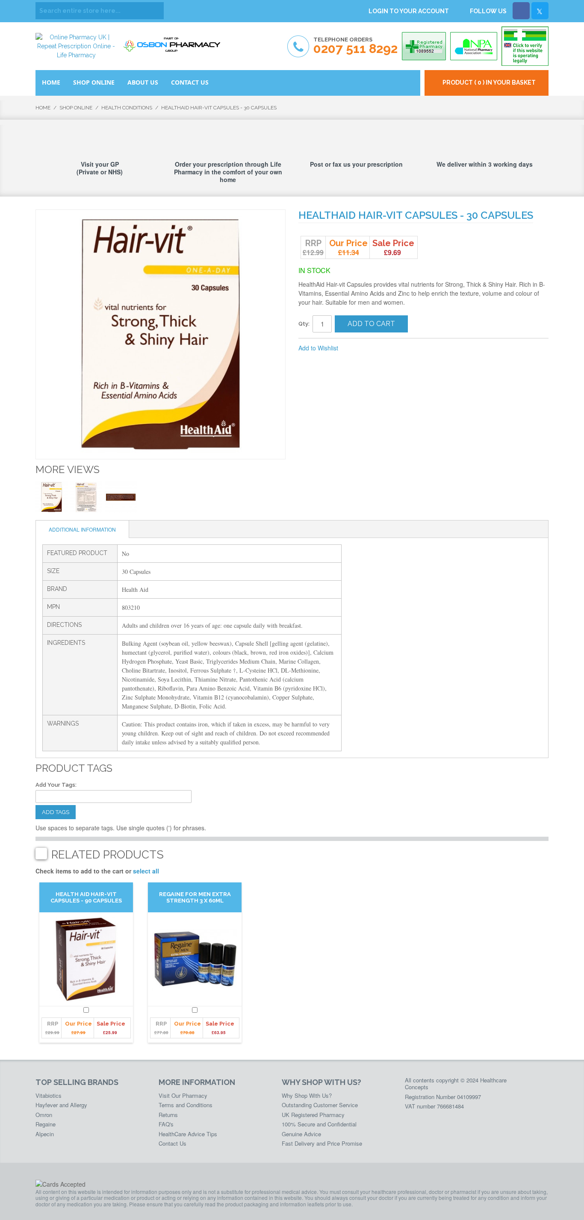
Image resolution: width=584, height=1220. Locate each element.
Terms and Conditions (185, 1105)
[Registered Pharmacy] (424, 46)
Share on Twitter (390, 348)
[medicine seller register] (525, 46)
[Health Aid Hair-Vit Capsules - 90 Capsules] (86, 959)
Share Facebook (373, 348)
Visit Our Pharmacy (183, 1095)
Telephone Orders (355, 46)
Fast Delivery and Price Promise (322, 1143)
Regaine (45, 1124)
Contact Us (172, 1143)
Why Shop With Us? (307, 1095)
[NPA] (473, 46)
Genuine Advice (301, 1134)
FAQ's (166, 1124)
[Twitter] (540, 10)
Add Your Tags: (56, 785)
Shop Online (75, 108)
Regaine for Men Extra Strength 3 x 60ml (195, 897)
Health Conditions (126, 108)
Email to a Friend (356, 348)
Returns (168, 1115)
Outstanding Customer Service (320, 1105)
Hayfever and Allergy (61, 1105)
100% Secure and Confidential (319, 1124)
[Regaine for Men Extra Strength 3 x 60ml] (195, 959)
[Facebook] (521, 10)
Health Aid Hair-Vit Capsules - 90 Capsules (86, 897)
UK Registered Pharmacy (313, 1115)
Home (42, 108)
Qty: (304, 323)
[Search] (155, 10)
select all (146, 871)
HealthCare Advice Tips (188, 1134)
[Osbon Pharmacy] (174, 41)
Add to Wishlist (318, 348)
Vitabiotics (48, 1095)
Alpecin (44, 1134)
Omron (43, 1115)
